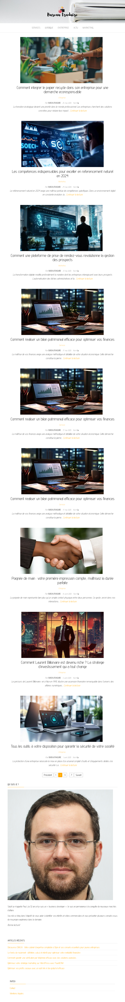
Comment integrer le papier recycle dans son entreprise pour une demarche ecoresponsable (62, 89)
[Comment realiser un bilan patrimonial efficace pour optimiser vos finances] (62, 311)
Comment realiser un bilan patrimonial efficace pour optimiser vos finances (62, 339)
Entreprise (63, 27)
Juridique (49, 27)
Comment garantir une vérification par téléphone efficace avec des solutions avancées (42, 957)
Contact (12, 988)
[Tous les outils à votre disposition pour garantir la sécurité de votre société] (61, 718)
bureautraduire (54, 103)
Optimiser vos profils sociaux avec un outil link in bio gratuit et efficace (36, 968)
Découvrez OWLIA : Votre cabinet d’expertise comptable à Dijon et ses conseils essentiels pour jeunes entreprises (54, 947)
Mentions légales (16, 993)
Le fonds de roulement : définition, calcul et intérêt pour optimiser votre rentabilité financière (44, 952)
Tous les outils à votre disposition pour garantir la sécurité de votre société (62, 746)
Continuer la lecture (78, 110)
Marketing (88, 27)
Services (36, 27)
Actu (75, 27)
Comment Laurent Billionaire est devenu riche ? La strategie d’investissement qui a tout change (62, 664)
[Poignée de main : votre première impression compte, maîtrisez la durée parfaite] (61, 550)
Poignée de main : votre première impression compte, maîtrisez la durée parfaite (62, 580)
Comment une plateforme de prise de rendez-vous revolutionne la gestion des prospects (62, 257)
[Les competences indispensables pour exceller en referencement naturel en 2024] (62, 143)
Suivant (78, 775)
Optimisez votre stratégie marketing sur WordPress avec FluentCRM (35, 963)
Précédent (48, 775)
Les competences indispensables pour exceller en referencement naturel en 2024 (62, 173)
